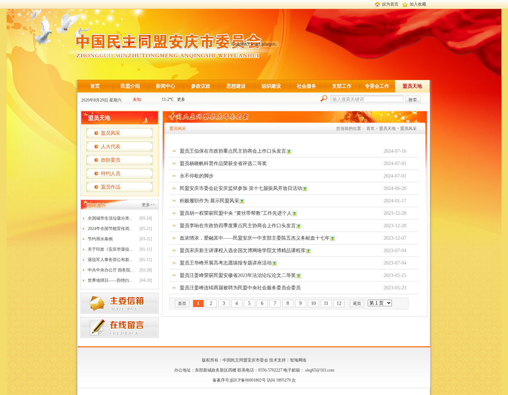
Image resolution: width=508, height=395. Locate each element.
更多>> (148, 204)
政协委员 (110, 160)
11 (326, 303)
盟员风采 (110, 133)
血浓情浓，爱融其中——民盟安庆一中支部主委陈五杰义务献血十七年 (255, 238)
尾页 (357, 303)
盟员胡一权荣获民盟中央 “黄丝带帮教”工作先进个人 (236, 213)
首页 (95, 86)
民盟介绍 (130, 86)
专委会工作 (377, 86)
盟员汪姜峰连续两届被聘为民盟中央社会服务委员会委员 (240, 287)
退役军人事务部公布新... (110, 259)
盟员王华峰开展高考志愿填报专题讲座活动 (226, 263)
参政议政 (200, 86)
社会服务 (306, 86)
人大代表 (110, 146)
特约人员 (110, 173)
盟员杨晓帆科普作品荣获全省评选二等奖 (223, 163)
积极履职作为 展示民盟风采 (209, 200)
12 (339, 303)
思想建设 (236, 86)
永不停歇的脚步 (197, 176)
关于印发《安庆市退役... (110, 249)
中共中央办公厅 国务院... (110, 270)
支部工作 (341, 86)
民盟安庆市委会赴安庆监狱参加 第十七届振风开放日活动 (241, 188)
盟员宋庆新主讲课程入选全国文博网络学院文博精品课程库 (242, 250)
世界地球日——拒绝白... (110, 280)
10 (313, 303)
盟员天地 (412, 86)
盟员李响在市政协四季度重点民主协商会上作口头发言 (238, 225)
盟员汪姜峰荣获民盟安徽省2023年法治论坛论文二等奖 (238, 275)
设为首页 (390, 4)
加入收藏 (418, 4)
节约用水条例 (100, 239)
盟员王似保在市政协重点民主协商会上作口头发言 (233, 151)
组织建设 (271, 86)
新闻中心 (165, 86)
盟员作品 (110, 187)
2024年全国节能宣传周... (110, 228)
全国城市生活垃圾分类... (110, 218)
